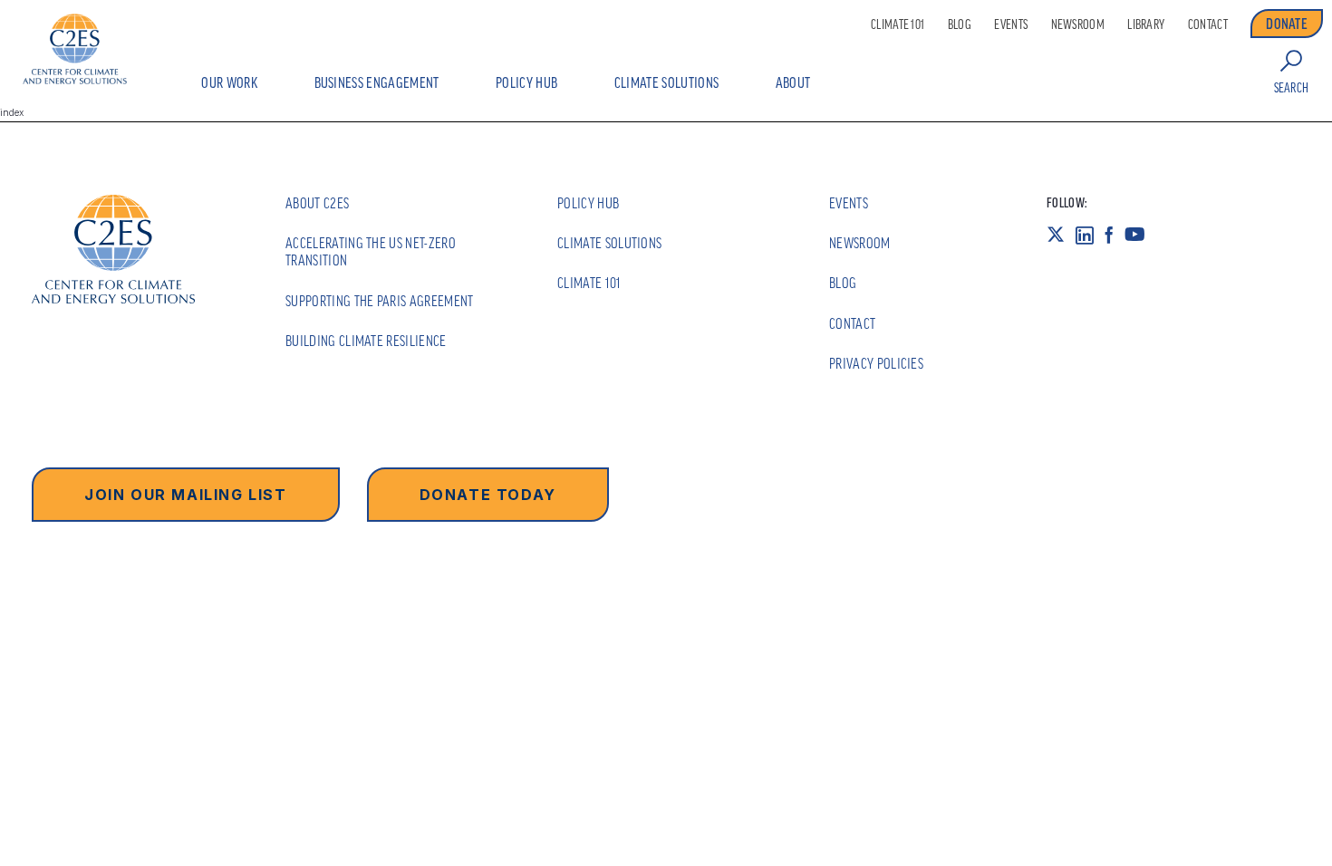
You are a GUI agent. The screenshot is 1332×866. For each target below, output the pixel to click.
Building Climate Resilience (366, 340)
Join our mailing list (185, 495)
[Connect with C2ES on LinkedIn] (1090, 235)
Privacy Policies (876, 363)
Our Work (229, 82)
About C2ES (317, 203)
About (793, 82)
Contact (1208, 24)
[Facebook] (1114, 235)
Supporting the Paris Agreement (379, 301)
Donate (1287, 23)
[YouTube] (1140, 235)
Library (1145, 24)
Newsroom (1078, 24)
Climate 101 (897, 24)
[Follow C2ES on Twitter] (1061, 235)
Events (1011, 24)
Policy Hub (526, 82)
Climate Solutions (666, 82)
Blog (959, 24)
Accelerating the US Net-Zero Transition (370, 251)
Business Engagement (376, 82)
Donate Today (488, 495)
